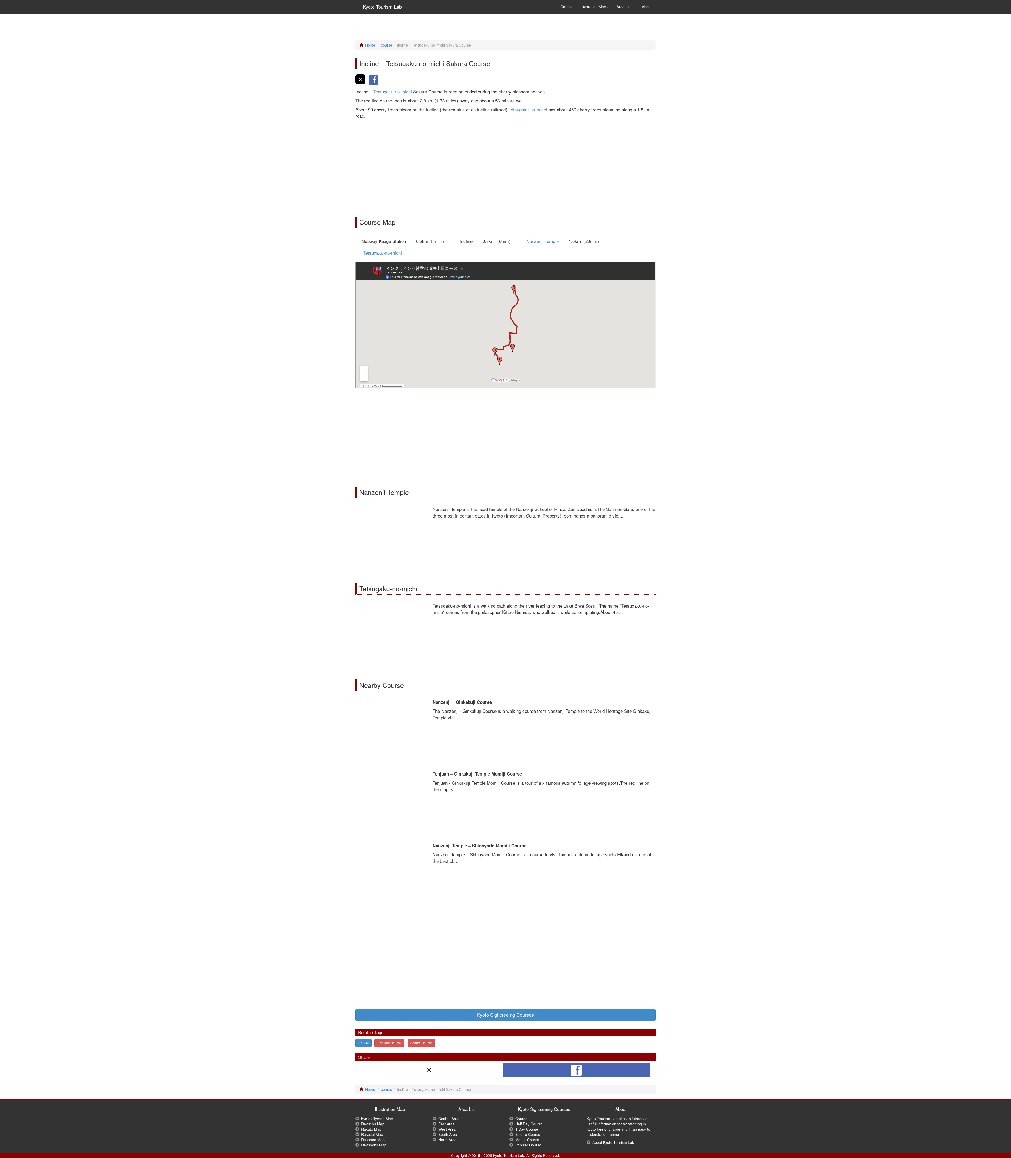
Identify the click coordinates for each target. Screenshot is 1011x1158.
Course (567, 6)
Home (370, 45)
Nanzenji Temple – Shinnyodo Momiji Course (479, 845)
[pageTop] (999, 1098)
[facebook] (373, 81)
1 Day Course (526, 1129)
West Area (447, 1129)
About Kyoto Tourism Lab (613, 1142)
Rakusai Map (372, 1134)
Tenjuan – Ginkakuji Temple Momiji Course (477, 774)
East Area (446, 1123)
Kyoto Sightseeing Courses (505, 1014)
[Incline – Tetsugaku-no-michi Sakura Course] (360, 81)
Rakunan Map (373, 1139)
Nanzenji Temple (542, 241)
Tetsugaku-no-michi (392, 91)
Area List (624, 6)
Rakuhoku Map (373, 1144)
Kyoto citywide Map (377, 1118)
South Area (447, 1134)
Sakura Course (421, 1043)
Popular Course (528, 1144)
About (647, 6)
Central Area (448, 1118)
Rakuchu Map (372, 1123)
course (386, 45)
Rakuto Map (371, 1129)
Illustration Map (593, 6)
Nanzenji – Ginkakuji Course (462, 702)
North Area (447, 1139)
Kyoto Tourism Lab (381, 6)
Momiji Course (527, 1139)
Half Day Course (389, 1043)
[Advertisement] (505, 166)
